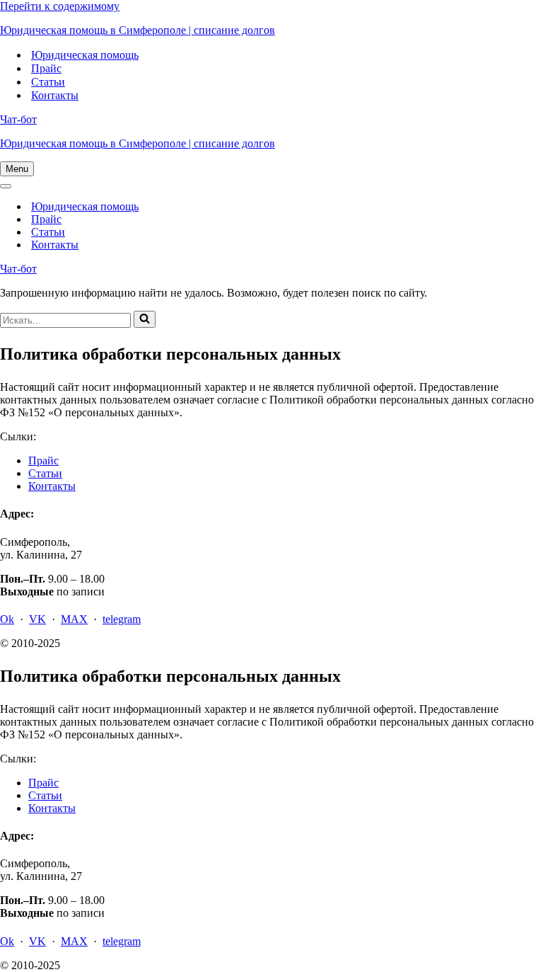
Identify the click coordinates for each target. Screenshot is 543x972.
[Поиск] (145, 319)
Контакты (54, 95)
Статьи (48, 82)
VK (37, 619)
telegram (122, 619)
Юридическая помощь (85, 55)
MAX (74, 619)
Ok (7, 619)
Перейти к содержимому (59, 6)
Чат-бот (18, 119)
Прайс (46, 68)
